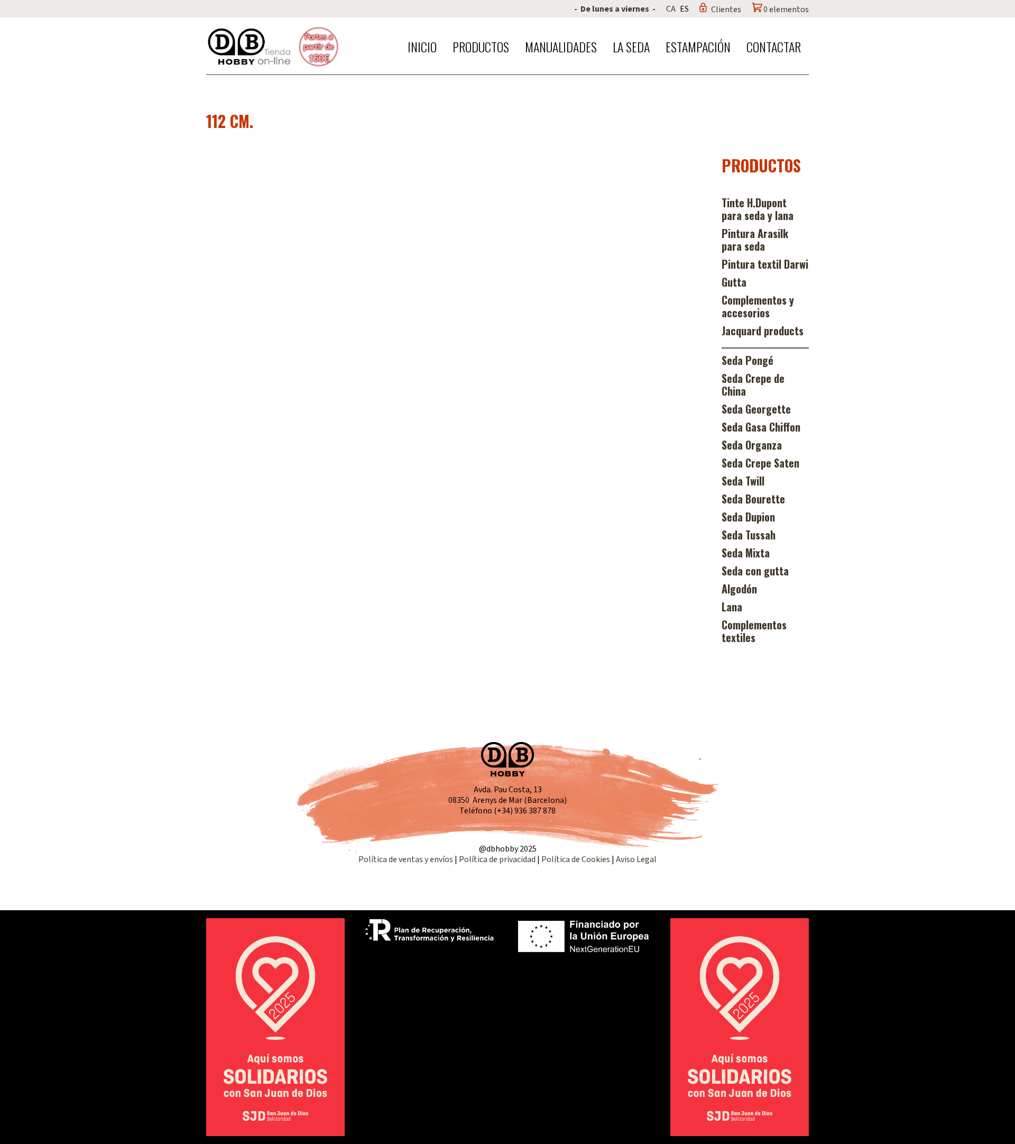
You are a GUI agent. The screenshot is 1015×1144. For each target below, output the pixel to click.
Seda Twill (743, 481)
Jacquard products (763, 330)
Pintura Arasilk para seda (755, 239)
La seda (631, 46)
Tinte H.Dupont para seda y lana (757, 209)
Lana (732, 607)
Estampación (698, 46)
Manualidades (561, 46)
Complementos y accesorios (758, 306)
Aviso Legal (636, 859)
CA (671, 9)
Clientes (726, 9)
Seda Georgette (756, 409)
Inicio (422, 46)
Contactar (773, 46)
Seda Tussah (749, 535)
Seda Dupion (748, 517)
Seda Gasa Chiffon (761, 427)
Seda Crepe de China (753, 384)
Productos (481, 46)
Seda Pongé (747, 360)
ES (684, 9)
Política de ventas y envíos (406, 859)
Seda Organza (752, 445)
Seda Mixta (746, 553)
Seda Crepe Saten (760, 463)
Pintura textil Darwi (765, 264)
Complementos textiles (754, 631)
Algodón (739, 589)
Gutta (734, 282)
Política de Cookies (575, 859)
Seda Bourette (753, 499)
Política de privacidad (498, 859)
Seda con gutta (755, 571)
